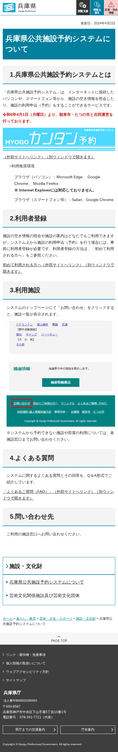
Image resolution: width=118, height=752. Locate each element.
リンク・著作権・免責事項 (26, 655)
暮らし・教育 (26, 619)
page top (59, 641)
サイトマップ (16, 680)
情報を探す (97, 11)
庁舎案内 (87, 729)
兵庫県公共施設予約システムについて (46, 582)
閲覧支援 (83, 11)
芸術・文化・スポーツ (56, 619)
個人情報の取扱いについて (26, 663)
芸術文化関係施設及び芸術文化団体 (44, 595)
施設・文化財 (25, 566)
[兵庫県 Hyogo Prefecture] (19, 7)
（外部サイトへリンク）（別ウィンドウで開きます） (49, 157)
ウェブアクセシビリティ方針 (27, 672)
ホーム (8, 619)
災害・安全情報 (111, 11)
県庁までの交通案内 (30, 729)
